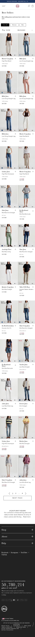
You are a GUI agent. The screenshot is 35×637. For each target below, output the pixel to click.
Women (14, 25)
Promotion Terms (21, 627)
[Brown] (2, 55)
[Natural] (20, 92)
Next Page (18, 498)
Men (22, 25)
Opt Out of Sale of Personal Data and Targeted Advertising (16, 623)
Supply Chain (27, 625)
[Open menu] (3, 6)
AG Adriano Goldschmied (10, 620)
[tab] (14, 92)
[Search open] (29, 6)
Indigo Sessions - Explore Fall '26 (17, 1)
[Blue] (20, 55)
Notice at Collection (7, 629)
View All (5, 25)
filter (8, 30)
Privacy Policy (5, 625)
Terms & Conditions (6, 627)
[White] (2, 283)
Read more (27, 517)
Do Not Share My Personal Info (10, 628)
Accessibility (16, 625)
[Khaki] (2, 400)
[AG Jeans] (17, 6)
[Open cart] (33, 6)
